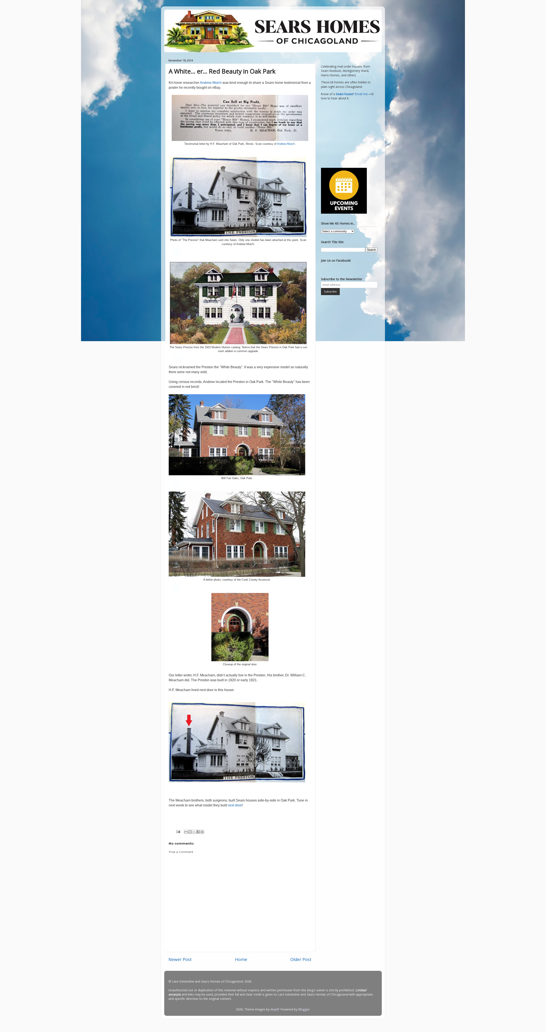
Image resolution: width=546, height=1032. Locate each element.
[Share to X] (194, 832)
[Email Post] (178, 831)
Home (241, 959)
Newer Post (180, 959)
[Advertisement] (347, 133)
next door (235, 805)
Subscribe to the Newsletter (341, 279)
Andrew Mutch (211, 82)
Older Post (300, 959)
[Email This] (186, 832)
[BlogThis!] (190, 832)
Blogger (303, 1009)
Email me (361, 94)
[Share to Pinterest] (202, 832)
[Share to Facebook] (198, 832)
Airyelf (274, 1009)
